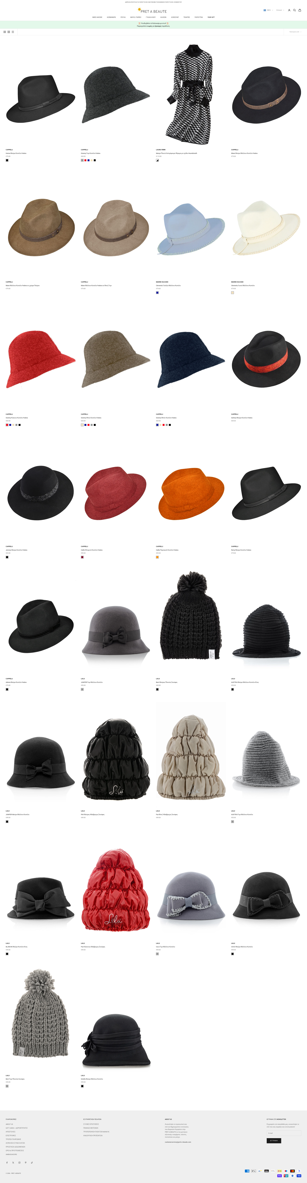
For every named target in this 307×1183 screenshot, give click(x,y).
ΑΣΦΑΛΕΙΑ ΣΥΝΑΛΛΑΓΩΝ (15, 1143)
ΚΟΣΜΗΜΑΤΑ (111, 17)
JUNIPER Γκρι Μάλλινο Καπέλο (92, 682)
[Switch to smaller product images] (9, 32)
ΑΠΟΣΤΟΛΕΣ (10, 1132)
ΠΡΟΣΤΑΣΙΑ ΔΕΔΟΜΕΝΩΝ (15, 1147)
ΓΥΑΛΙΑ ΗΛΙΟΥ (151, 17)
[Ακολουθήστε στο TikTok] (32, 1162)
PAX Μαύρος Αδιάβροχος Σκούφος (92, 814)
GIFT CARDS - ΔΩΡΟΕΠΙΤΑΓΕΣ (17, 1128)
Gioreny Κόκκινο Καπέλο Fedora (17, 418)
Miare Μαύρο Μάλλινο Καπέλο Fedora (244, 153)
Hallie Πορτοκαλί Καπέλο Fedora (167, 550)
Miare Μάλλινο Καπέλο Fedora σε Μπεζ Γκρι (96, 285)
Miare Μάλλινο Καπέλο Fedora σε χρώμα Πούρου (23, 285)
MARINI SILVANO (162, 282)
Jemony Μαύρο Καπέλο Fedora (16, 550)
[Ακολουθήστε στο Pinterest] (25, 1162)
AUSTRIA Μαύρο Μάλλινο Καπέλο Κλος (245, 682)
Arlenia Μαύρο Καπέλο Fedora (16, 682)
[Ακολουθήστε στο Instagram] (19, 1162)
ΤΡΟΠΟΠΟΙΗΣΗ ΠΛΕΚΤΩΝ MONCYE (96, 1132)
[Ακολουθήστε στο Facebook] (7, 1162)
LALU (83, 679)
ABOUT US (9, 1124)
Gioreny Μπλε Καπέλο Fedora (166, 418)
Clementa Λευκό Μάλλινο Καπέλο (243, 285)
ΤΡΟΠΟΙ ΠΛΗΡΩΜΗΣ (13, 1139)
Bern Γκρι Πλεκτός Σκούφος (15, 1079)
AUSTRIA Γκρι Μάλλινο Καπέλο (242, 814)
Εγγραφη (274, 1141)
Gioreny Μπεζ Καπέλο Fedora (91, 418)
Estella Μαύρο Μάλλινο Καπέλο (92, 1079)
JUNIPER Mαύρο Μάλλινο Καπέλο (17, 814)
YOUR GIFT (211, 17)
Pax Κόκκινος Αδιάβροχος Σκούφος (93, 947)
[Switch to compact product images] (13, 32)
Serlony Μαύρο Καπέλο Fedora (241, 418)
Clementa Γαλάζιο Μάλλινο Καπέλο (168, 285)
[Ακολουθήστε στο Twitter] (13, 1162)
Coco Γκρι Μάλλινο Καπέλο (165, 947)
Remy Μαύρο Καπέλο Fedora (241, 550)
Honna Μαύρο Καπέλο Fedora (16, 153)
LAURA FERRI (160, 150)
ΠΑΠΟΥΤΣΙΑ (199, 17)
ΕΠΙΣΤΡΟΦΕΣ (11, 1135)
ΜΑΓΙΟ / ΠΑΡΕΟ (135, 17)
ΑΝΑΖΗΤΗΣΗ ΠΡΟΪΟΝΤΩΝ (92, 1135)
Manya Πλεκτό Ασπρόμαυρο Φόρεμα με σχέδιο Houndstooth (176, 153)
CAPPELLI (9, 150)
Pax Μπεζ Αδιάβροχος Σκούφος (167, 814)
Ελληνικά (279, 10)
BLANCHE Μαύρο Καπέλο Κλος (16, 947)
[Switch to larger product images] (5, 32)
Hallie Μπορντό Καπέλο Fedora (91, 550)
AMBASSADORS (11, 1154)
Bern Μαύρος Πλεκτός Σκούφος (166, 682)
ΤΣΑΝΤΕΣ (186, 17)
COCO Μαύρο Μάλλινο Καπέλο (242, 947)
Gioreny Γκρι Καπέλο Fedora (90, 153)
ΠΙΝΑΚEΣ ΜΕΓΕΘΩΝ (90, 1128)
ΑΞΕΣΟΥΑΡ (175, 17)
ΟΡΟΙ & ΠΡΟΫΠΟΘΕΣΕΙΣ (15, 1150)
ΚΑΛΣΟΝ (163, 17)
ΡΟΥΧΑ (123, 17)
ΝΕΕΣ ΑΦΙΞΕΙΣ (97, 17)
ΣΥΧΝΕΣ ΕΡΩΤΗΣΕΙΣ (91, 1124)
